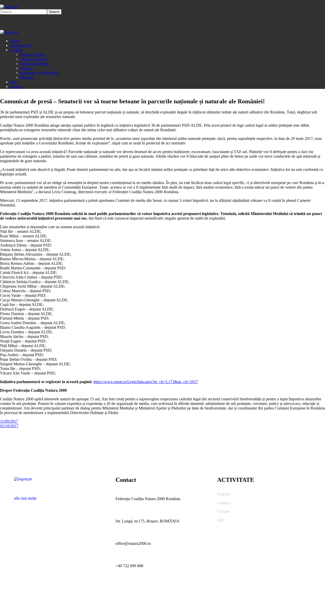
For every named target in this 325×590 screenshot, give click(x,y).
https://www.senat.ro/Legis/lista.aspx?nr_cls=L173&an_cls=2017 (145, 382)
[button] (61, 496)
